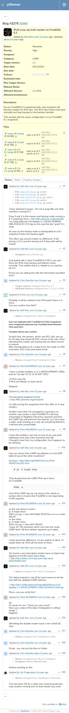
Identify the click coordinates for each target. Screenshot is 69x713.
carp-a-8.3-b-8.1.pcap (12, 150)
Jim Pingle (25, 672)
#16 (63, 618)
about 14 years (11, 39)
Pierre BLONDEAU (29, 366)
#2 (64, 249)
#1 (64, 186)
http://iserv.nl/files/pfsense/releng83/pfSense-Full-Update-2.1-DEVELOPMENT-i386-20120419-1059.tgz (36, 586)
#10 (63, 447)
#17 (63, 631)
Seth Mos (29, 37)
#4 (64, 294)
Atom (63, 704)
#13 (63, 547)
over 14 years (41, 37)
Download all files (64, 132)
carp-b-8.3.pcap (16, 142)
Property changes (32, 180)
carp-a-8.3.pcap (16, 133)
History (8, 180)
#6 (64, 354)
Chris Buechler (27, 280)
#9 (64, 429)
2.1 (34, 62)
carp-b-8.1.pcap (16, 159)
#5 (64, 310)
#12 (63, 534)
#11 (63, 503)
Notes (17, 180)
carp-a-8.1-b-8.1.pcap (12, 169)
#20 (63, 672)
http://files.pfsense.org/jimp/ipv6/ (47, 219)
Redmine (25, 711)
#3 (64, 280)
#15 (63, 597)
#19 (63, 653)
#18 (63, 642)
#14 (63, 566)
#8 (64, 391)
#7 (64, 366)
